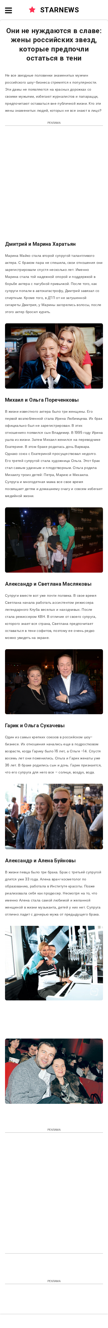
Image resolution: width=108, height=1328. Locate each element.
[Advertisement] (54, 186)
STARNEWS (58, 10)
